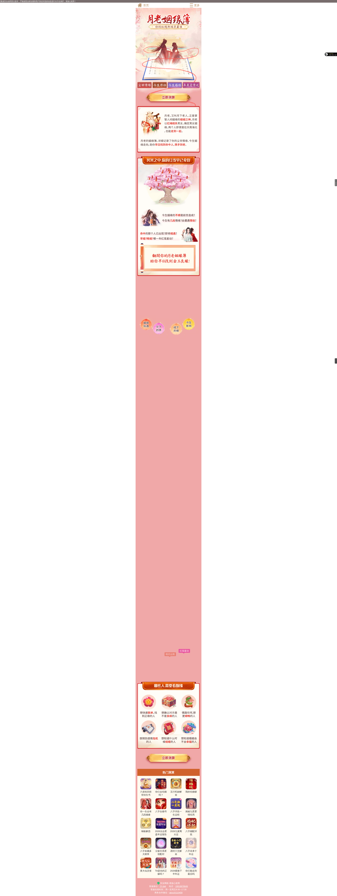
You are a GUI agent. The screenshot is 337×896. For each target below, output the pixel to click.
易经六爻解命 (176, 852)
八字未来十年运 (191, 852)
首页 (145, 5)
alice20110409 (175, 892)
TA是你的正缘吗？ (161, 872)
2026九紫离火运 (176, 833)
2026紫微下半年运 (176, 872)
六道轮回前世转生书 (146, 793)
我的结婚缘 (191, 791)
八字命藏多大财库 (146, 852)
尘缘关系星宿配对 (161, 852)
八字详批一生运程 (176, 813)
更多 (197, 5)
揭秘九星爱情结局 (191, 813)
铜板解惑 (145, 831)
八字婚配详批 (191, 833)
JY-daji (163, 886)
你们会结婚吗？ (161, 793)
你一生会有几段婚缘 (146, 813)
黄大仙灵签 (146, 870)
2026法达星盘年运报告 (161, 833)
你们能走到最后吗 (191, 872)
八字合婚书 (161, 811)
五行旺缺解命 (176, 793)
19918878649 (181, 886)
